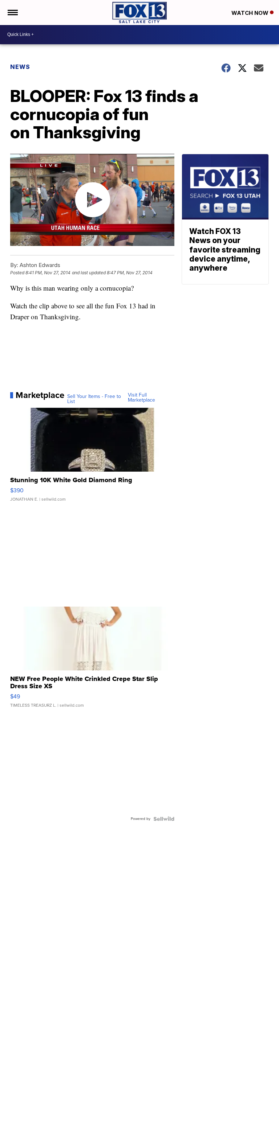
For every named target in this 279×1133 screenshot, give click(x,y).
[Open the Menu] (12, 12)
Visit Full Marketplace (141, 398)
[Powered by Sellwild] (163, 818)
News (20, 66)
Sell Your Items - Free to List (94, 399)
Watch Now (250, 12)
